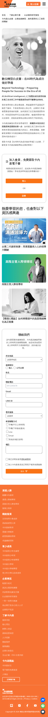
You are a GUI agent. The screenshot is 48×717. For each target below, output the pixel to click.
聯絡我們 (6, 642)
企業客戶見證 (8, 609)
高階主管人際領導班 (10, 504)
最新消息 (6, 620)
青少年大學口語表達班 (11, 573)
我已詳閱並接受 (19, 459)
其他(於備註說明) (16, 439)
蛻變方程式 (7, 583)
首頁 (4, 15)
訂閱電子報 (11, 679)
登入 (24, 181)
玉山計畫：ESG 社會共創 (12, 655)
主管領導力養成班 (9, 518)
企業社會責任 (8, 650)
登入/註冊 (34, 4)
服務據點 (6, 646)
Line (10, 432)
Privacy (27, 699)
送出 (22, 471)
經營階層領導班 (8, 536)
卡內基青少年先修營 (10, 551)
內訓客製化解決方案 (10, 592)
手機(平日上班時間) (17, 424)
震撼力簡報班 (8, 532)
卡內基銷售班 (8, 527)
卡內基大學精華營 (9, 568)
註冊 (24, 195)
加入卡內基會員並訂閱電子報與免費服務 (25, 464)
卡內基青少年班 (8, 555)
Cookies (34, 699)
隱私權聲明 (26, 459)
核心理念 (6, 624)
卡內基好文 (7, 665)
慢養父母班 (7, 508)
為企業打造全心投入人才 (12, 605)
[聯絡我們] (43, 712)
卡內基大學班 (8, 564)
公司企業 (20, 368)
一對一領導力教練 (9, 601)
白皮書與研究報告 (31, 15)
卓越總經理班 (8, 540)
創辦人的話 (7, 628)
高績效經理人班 (8, 523)
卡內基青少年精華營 (10, 559)
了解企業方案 (15, 15)
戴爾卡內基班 (8, 495)
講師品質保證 (8, 633)
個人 (10, 368)
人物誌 (5, 674)
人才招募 (6, 637)
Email (11, 435)
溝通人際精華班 (8, 499)
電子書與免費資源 (9, 670)
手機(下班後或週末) (17, 428)
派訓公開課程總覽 (9, 587)
